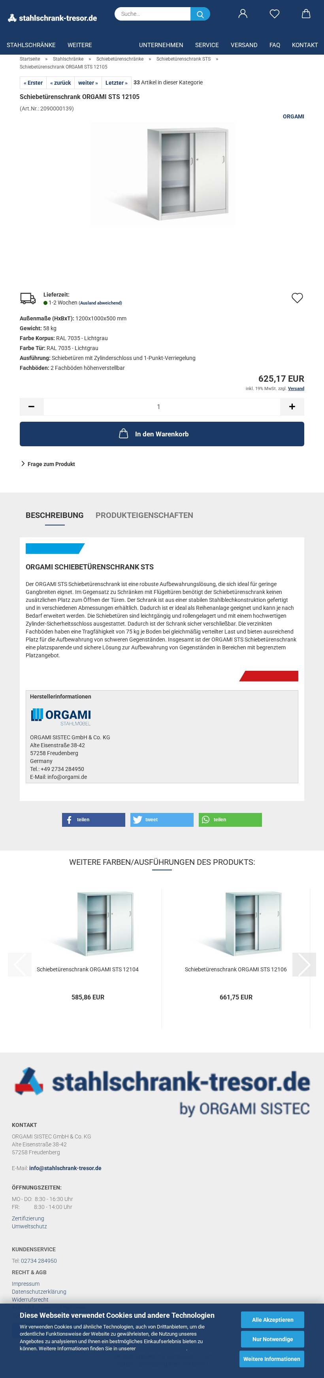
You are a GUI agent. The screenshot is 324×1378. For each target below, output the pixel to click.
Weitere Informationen (271, 1359)
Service (207, 45)
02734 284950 (39, 1261)
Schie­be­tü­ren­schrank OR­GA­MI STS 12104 (88, 969)
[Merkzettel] (274, 14)
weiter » (88, 83)
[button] (243, 14)
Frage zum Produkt (51, 464)
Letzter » (116, 83)
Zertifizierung (28, 1218)
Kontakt (305, 45)
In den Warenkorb (162, 434)
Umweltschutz (29, 1226)
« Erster (33, 83)
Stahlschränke (31, 45)
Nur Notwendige (272, 1339)
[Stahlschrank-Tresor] (55, 18)
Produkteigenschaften (144, 515)
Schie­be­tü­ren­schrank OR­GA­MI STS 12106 (236, 969)
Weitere (80, 45)
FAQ (274, 45)
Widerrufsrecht (30, 1299)
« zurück (60, 83)
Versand (244, 45)
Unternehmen (161, 45)
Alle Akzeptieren (273, 1320)
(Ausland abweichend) (100, 303)
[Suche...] (200, 14)
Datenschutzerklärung (161, 1348)
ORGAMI (293, 116)
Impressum (26, 1284)
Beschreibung (55, 515)
